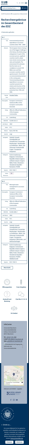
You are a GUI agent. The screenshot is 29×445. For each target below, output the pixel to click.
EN (11, 173)
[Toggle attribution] (22, 382)
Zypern (22, 159)
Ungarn (22, 161)
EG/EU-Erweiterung (15, 155)
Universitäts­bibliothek (2, 14)
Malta (11, 163)
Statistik (12, 137)
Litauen (17, 161)
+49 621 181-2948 (11, 337)
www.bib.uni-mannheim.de (14, 341)
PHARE (18, 167)
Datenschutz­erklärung (16, 438)
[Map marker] (14, 374)
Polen (15, 163)
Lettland (12, 161)
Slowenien (20, 163)
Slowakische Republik (15, 165)
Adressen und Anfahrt (10, 389)
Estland (17, 159)
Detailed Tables (14, 95)
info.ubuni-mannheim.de (15, 339)
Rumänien (12, 167)
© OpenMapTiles (8, 382)
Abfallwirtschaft (14, 259)
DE (22, 3)
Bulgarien (12, 157)
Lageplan (19, 389)
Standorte (7, 14)
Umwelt (17, 137)
